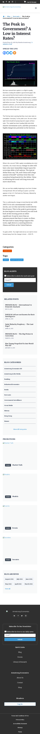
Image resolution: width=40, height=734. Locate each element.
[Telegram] (11, 52)
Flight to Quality (16, 260)
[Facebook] (4, 52)
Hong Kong (8, 416)
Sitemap (20, 727)
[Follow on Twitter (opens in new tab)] (9, 2)
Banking (7, 379)
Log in (20, 704)
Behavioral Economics (11, 384)
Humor (6, 421)
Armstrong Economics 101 (13, 368)
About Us (20, 678)
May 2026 (8, 584)
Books (6, 390)
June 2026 (29, 579)
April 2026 (18, 584)
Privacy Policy (20, 719)
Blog (8, 16)
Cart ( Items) (31, 2)
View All (7, 589)
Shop (20, 687)
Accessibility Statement (20, 723)
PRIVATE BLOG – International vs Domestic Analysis (18, 306)
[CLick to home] (5, 16)
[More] (15, 52)
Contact (20, 682)
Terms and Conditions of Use (20, 715)
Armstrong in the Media (12, 374)
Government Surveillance (13, 400)
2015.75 (6, 260)
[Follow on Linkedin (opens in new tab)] (3, 2)
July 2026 (20, 579)
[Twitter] (7, 52)
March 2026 (29, 584)
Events (20, 657)
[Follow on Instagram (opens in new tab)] (12, 2)
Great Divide (8, 405)
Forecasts (16, 16)
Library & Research (20, 662)
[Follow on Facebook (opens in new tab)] (6, 2)
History (6, 411)
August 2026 (9, 579)
